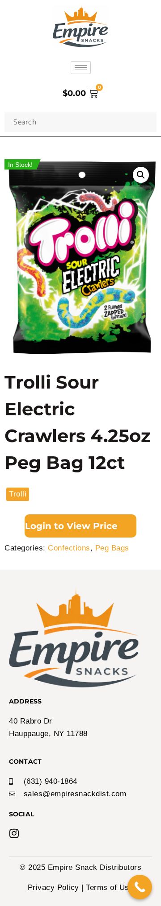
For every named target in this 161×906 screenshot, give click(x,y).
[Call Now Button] (139, 887)
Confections (69, 548)
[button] (141, 175)
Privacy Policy (53, 887)
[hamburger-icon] (81, 67)
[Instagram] (14, 833)
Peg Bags (112, 548)
